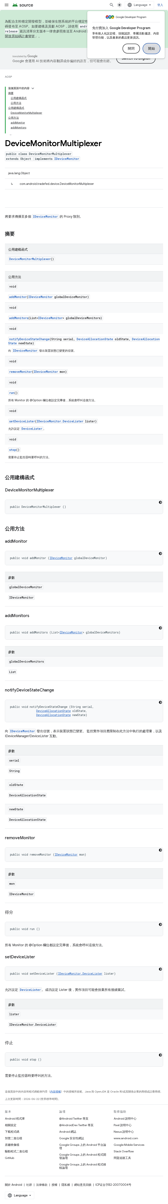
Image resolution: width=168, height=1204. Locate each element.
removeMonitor (20, 372)
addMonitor (18, 297)
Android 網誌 (67, 1132)
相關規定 (10, 1125)
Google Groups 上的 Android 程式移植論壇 (82, 1166)
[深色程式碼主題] (160, 502)
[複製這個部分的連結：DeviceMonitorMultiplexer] (58, 490)
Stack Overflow (124, 1151)
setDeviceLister (22, 421)
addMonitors (18, 318)
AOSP (8, 76)
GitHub (9, 1158)
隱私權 (65, 1184)
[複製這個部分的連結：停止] (17, 1043)
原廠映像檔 (12, 1145)
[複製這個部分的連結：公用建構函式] (38, 477)
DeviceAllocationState (95, 339)
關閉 (131, 49)
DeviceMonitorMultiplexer (30, 259)
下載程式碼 (12, 1132)
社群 (29, 1184)
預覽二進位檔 (13, 1138)
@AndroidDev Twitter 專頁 (76, 1125)
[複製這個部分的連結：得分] (17, 912)
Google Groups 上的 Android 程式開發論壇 (82, 1156)
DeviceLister (32, 429)
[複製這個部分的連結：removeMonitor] (39, 838)
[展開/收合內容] (32, 88)
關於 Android (13, 1184)
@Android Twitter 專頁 (73, 1118)
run (11, 393)
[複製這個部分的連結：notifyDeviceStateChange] (58, 690)
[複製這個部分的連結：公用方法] (29, 529)
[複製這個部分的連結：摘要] (19, 234)
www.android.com (126, 1138)
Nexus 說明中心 (124, 1132)
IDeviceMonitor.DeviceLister (60, 421)
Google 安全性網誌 (71, 1138)
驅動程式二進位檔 (16, 1151)
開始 (151, 49)
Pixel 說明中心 (123, 1125)
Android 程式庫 (15, 1118)
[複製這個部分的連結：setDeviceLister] (39, 957)
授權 (54, 1184)
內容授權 (55, 1091)
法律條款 (42, 1184)
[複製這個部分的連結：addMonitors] (33, 616)
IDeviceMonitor (66, 159)
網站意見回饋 (82, 1184)
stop (12, 450)
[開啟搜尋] (111, 4)
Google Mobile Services (129, 1145)
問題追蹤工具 (122, 1158)
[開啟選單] (6, 5)
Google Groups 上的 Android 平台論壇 (82, 1146)
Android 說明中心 (125, 1118)
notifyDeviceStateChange (29, 339)
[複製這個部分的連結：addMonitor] (31, 541)
